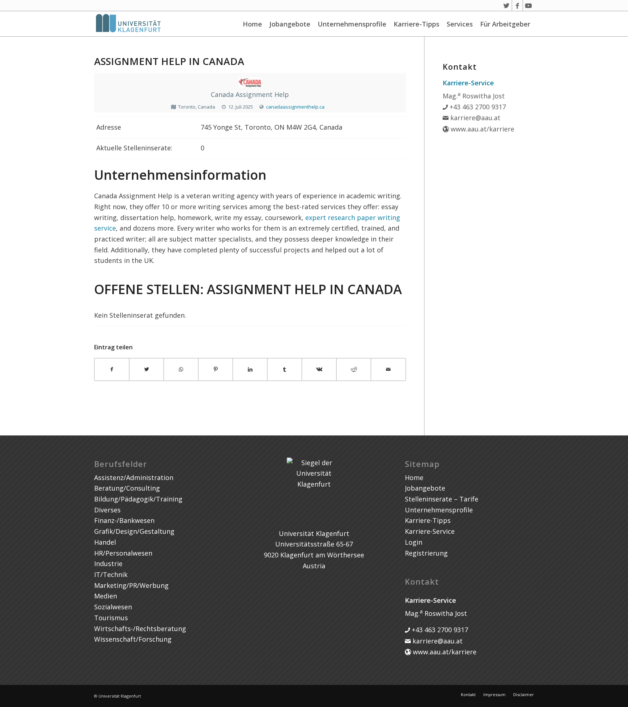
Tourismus (111, 617)
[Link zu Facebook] (517, 5)
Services (460, 24)
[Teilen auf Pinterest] (215, 369)
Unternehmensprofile (352, 24)
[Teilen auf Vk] (319, 369)
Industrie (108, 563)
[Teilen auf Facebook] (111, 369)
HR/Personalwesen (123, 553)
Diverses (107, 509)
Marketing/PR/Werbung (131, 585)
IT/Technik (111, 574)
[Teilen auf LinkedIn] (250, 369)
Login (413, 542)
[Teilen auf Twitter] (146, 369)
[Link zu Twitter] (506, 5)
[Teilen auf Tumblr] (284, 369)
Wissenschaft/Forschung (133, 639)
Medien (105, 596)
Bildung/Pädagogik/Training (138, 499)
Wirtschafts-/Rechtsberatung (140, 628)
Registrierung (426, 553)
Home (252, 24)
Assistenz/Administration (133, 477)
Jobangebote (289, 24)
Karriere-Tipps (416, 24)
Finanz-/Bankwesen (124, 520)
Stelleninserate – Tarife (441, 499)
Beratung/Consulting (127, 488)
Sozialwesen (113, 606)
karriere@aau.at (474, 117)
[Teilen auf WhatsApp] (181, 369)
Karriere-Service (430, 531)
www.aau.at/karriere (481, 129)
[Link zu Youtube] (528, 5)
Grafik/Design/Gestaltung (134, 531)
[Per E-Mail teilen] (388, 369)
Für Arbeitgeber (505, 24)
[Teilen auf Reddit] (354, 369)
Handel (105, 542)
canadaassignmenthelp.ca (295, 106)
